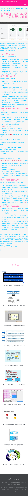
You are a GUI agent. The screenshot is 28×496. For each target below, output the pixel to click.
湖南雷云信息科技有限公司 (8, 489)
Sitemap (14, 491)
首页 (8, 8)
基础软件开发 (23, 487)
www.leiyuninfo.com (15, 487)
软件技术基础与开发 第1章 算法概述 (14, 365)
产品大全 (12, 8)
